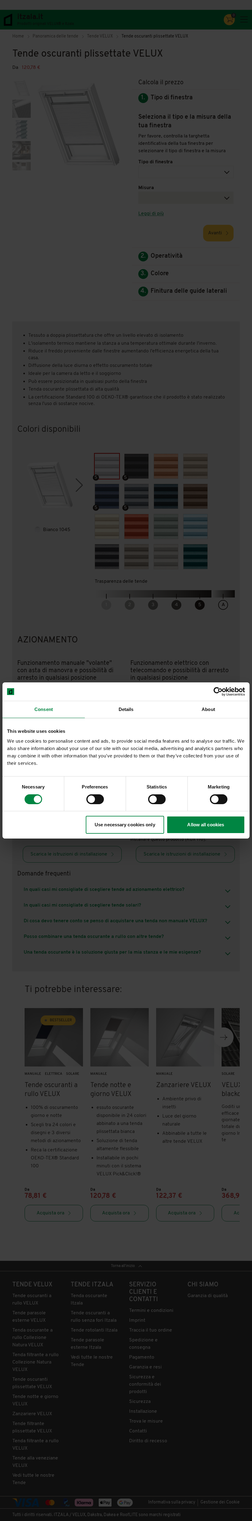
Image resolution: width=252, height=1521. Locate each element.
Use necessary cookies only (125, 824)
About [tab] (208, 709)
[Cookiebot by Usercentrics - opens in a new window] (218, 691)
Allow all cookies (205, 824)
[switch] (95, 799)
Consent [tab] (43, 709)
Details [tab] (126, 709)
